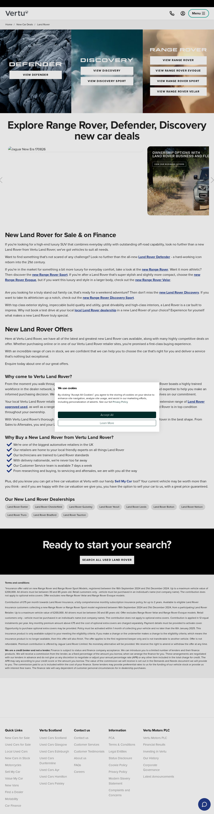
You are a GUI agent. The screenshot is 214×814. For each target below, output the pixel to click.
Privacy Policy (120, 402)
